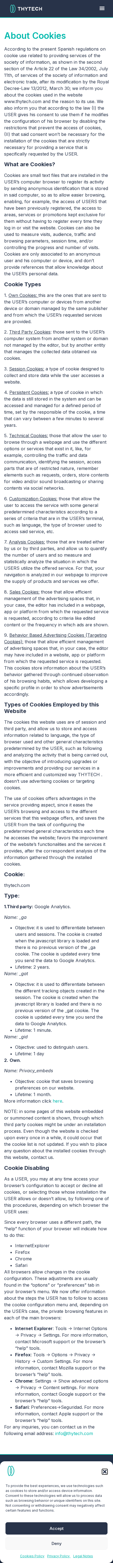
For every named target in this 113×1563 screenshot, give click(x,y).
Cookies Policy (32, 1556)
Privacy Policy (58, 1556)
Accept (57, 1528)
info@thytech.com (74, 1433)
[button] (105, 1471)
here (57, 1101)
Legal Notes (83, 1556)
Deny (57, 1543)
